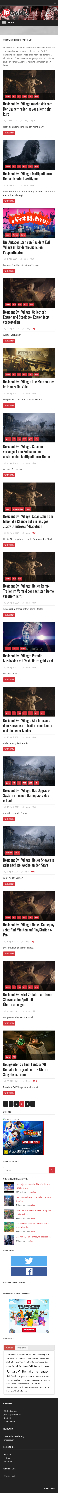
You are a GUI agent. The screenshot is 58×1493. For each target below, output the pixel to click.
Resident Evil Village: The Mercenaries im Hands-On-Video (28, 384)
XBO (30, 96)
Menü (11, 22)
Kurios (15, 235)
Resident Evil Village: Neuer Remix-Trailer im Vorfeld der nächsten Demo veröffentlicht (28, 591)
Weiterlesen (9, 132)
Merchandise (18, 509)
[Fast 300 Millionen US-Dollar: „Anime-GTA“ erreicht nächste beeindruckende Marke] (9, 1201)
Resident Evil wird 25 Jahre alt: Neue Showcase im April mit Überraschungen (27, 999)
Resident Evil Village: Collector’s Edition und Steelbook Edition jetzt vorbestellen (26, 317)
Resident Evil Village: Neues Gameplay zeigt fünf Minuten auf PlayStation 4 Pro (28, 930)
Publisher (21, 1347)
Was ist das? (9, 1476)
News (8, 96)
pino (26, 185)
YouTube (8, 1461)
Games (9, 1347)
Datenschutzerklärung (14, 1436)
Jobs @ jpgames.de (12, 1414)
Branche (9, 852)
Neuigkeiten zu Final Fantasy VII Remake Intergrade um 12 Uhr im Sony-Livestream (25, 1069)
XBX (36, 96)
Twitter (7, 1458)
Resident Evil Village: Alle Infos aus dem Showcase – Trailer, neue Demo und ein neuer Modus (27, 725)
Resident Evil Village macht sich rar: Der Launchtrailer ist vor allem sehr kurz (27, 109)
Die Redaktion (10, 1411)
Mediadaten (9, 1421)
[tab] (9, 1347)
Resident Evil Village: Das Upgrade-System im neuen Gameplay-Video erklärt (26, 795)
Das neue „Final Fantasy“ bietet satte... (33, 1236)
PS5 (24, 96)
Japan (8, 235)
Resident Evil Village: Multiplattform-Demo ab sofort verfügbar (28, 176)
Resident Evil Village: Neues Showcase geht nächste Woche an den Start (28, 862)
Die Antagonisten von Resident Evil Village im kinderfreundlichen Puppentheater (26, 247)
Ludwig (33, 1192)
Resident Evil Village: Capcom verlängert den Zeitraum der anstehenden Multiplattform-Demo (26, 451)
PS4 (19, 96)
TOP (30, 713)
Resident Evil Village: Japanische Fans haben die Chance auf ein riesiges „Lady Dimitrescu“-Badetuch (28, 521)
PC (14, 96)
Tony (26, 120)
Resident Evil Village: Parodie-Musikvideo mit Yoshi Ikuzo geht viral (28, 658)
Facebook (8, 1454)
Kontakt (7, 1418)
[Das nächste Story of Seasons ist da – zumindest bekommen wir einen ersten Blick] (9, 1227)
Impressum (9, 1439)
